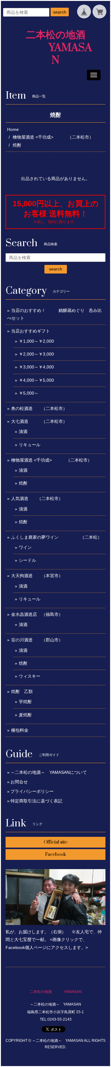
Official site (56, 842)
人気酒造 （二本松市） (37, 498)
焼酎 (23, 483)
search (59, 12)
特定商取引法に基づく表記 (36, 800)
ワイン (25, 547)
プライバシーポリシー (32, 791)
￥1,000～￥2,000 (36, 341)
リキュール (29, 444)
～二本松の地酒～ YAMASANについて (48, 772)
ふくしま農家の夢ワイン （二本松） (56, 537)
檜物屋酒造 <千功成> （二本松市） (53, 137)
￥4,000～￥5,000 (36, 380)
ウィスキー (29, 676)
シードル (27, 560)
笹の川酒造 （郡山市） (37, 639)
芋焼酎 (25, 701)
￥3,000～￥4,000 (36, 366)
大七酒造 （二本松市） (39, 421)
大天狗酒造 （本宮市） (37, 575)
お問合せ (19, 781)
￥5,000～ (29, 393)
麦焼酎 (25, 714)
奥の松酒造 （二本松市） (39, 408)
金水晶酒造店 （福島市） (37, 614)
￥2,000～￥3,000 (36, 354)
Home (13, 129)
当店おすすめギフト (30, 331)
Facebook (55, 854)
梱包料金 (19, 730)
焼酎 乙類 (22, 691)
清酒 (23, 431)
